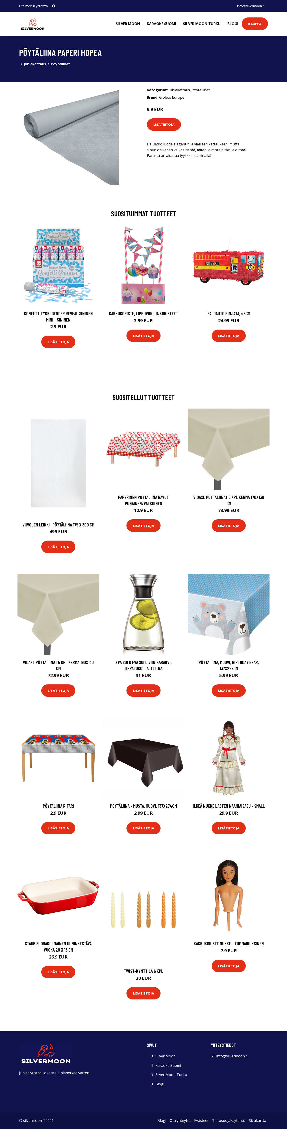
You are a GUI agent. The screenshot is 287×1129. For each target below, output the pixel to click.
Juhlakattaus (35, 64)
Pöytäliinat (60, 64)
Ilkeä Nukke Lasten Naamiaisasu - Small (229, 806)
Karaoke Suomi (161, 23)
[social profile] (53, 6)
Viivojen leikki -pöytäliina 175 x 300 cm (58, 524)
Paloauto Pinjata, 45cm (228, 313)
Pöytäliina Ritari (58, 806)
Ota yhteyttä (180, 1120)
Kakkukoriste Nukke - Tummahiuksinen (229, 943)
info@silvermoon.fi (250, 6)
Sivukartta (257, 1120)
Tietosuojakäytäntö (228, 1120)
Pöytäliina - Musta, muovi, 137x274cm (143, 806)
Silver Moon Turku (202, 23)
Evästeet (201, 1120)
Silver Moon (128, 23)
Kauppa (254, 23)
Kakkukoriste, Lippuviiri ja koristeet (143, 313)
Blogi (232, 23)
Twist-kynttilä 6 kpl (143, 971)
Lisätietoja (163, 124)
